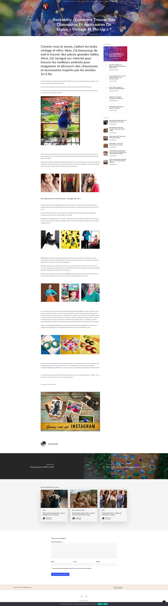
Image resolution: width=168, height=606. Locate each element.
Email (75, 561)
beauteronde (73, 34)
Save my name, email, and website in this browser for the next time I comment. (72, 568)
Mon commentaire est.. (57, 542)
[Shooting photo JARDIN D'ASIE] (42, 466)
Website (98, 561)
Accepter (100, 603)
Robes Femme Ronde (80, 510)
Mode (83, 15)
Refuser (105, 603)
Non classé (90, 15)
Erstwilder (43, 266)
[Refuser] (166, 604)
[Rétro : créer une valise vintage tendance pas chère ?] (126, 466)
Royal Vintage (44, 258)
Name (53, 561)
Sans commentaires (94, 34)
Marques (77, 15)
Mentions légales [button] (118, 587)
